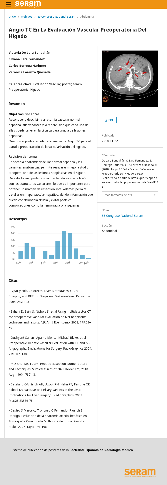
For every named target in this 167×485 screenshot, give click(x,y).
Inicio (12, 16)
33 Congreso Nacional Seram (56, 16)
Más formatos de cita (118, 195)
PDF (111, 120)
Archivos (26, 16)
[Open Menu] (8, 4)
